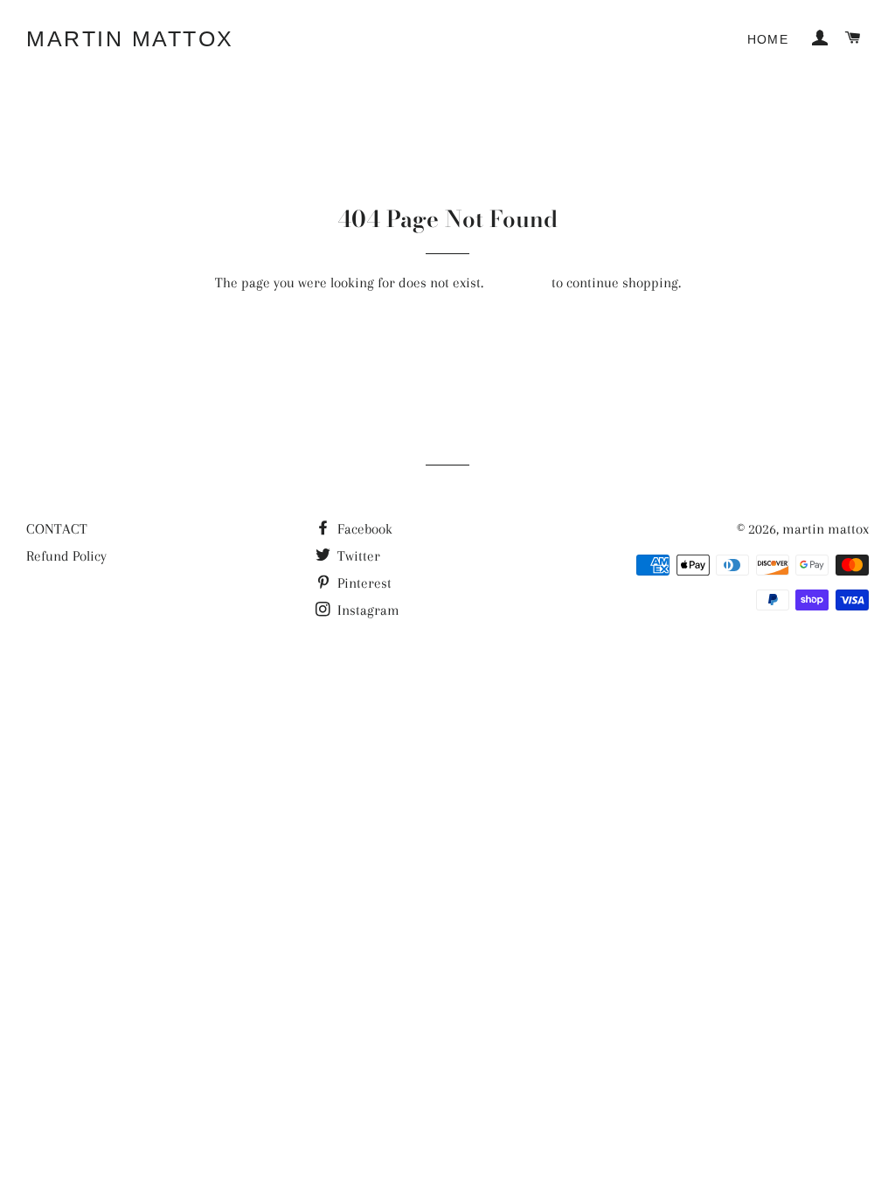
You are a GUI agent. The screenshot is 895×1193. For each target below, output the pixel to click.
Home (768, 39)
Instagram (366, 610)
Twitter (357, 556)
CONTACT (56, 529)
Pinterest (363, 583)
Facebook (363, 529)
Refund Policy (66, 556)
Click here (517, 282)
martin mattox (130, 38)
